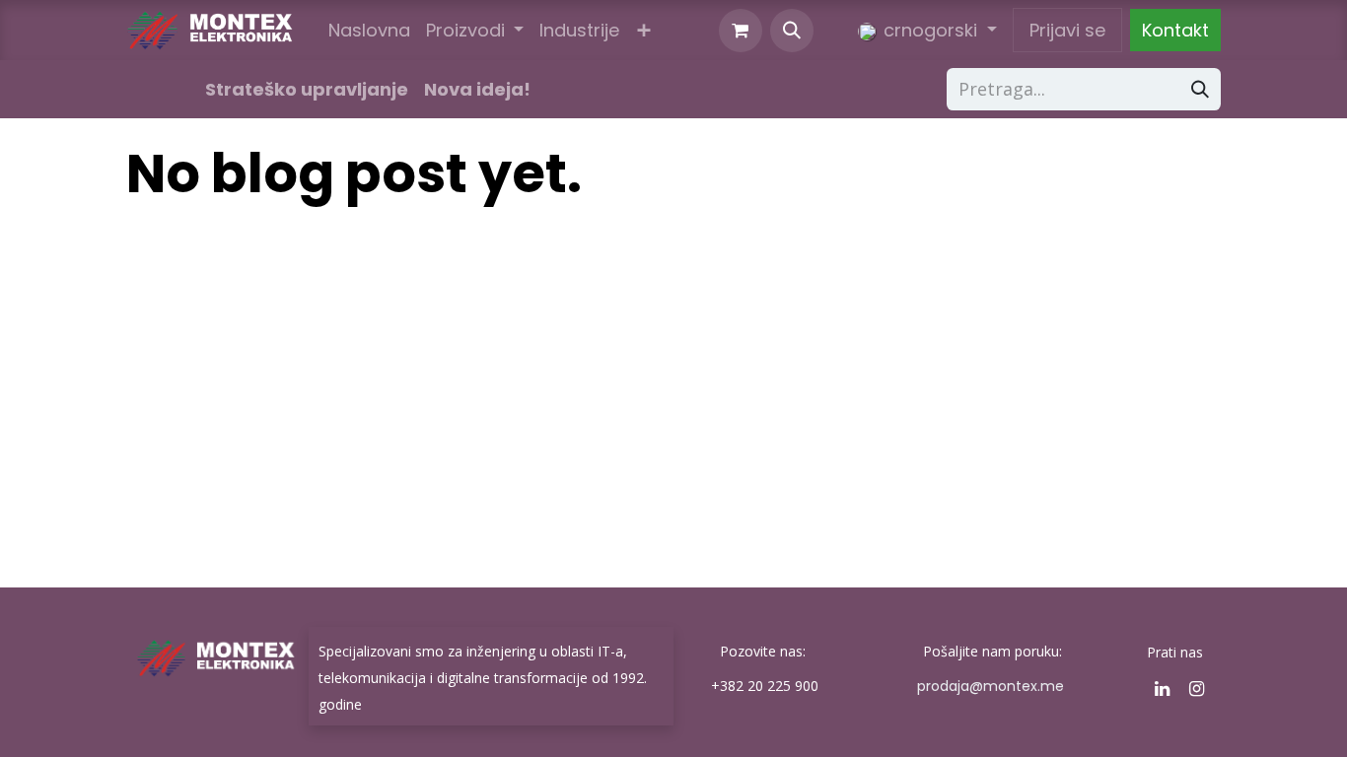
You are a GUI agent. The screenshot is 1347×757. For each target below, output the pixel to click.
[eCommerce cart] (740, 30)
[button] (792, 30)
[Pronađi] (1200, 89)
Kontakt (1175, 30)
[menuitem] (369, 30)
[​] (158, 89)
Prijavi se (1067, 30)
